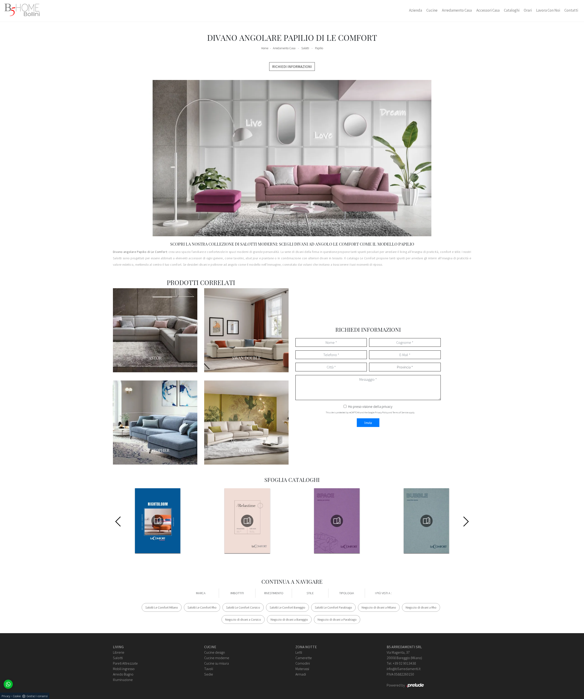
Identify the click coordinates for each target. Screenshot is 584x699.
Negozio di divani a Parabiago (337, 619)
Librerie (118, 652)
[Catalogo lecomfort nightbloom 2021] (158, 521)
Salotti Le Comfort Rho (202, 607)
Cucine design (214, 652)
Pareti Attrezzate (125, 663)
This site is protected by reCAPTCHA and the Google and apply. (370, 412)
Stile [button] (310, 593)
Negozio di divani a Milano (379, 607)
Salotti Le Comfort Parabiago (333, 607)
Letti (298, 652)
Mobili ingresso (124, 668)
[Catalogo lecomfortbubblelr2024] (426, 521)
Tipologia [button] (346, 593)
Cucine (432, 10)
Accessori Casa (488, 10)
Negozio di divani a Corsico (243, 619)
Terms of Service (400, 412)
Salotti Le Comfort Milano (161, 607)
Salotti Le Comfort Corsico (243, 607)
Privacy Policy (381, 412)
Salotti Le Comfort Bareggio (287, 607)
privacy (387, 406)
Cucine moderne (216, 657)
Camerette (303, 657)
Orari (528, 10)
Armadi (300, 674)
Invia (368, 422)
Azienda (415, 10)
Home (264, 48)
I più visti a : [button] (383, 593)
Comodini (302, 663)
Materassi (302, 668)
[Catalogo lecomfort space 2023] (337, 521)
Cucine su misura (216, 663)
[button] (466, 522)
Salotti (305, 48)
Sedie (208, 674)
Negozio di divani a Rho (421, 607)
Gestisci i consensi (37, 696)
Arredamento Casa (457, 10)
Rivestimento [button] (273, 593)
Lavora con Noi (548, 10)
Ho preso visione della (370, 406)
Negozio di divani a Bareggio (289, 619)
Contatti (571, 10)
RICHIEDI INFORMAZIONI (292, 66)
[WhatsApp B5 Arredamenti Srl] (8, 684)
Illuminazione (123, 679)
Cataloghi (511, 10)
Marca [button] (201, 593)
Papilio (319, 48)
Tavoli (208, 668)
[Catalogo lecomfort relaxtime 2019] (247, 521)
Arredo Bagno (123, 674)
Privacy (6, 696)
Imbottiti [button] (237, 593)
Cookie (17, 696)
